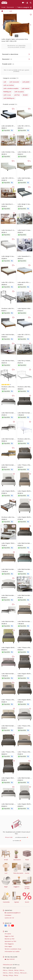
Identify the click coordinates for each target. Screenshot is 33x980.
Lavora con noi (9, 918)
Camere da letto (27, 887)
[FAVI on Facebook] (6, 925)
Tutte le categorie (23, 7)
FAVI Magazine (9, 944)
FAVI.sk (11, 970)
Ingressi (16, 902)
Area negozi (8, 946)
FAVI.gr (11, 975)
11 (14, 161)
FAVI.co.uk (23, 973)
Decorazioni (10, 7)
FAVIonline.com (7, 964)
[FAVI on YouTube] (12, 925)
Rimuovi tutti (8, 837)
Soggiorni (16, 886)
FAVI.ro (22, 970)
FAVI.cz (5, 970)
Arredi (3, 7)
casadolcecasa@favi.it (13, 912)
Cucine (27, 873)
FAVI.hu (5, 973)
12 (30, 161)
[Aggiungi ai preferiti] (30, 14)
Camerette (6, 902)
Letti (10, 11)
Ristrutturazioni (17, 873)
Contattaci (8, 915)
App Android (10, 959)
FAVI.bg (5, 975)
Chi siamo (8, 933)
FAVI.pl (16, 970)
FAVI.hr (11, 973)
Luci (6, 873)
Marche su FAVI (9, 939)
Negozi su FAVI (9, 936)
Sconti (27, 902)
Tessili (27, 859)
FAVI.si (16, 975)
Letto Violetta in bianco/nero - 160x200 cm (15, 152)
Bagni (6, 886)
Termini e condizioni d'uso (13, 949)
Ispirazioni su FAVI (10, 941)
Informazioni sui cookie (12, 951)
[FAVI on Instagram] (9, 925)
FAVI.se (16, 973)
